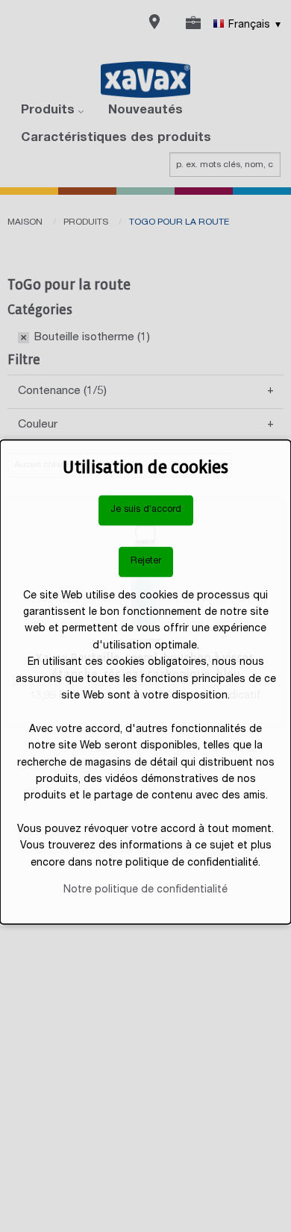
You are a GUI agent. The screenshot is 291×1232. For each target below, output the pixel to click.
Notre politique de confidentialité (145, 890)
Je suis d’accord (145, 510)
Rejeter (146, 561)
